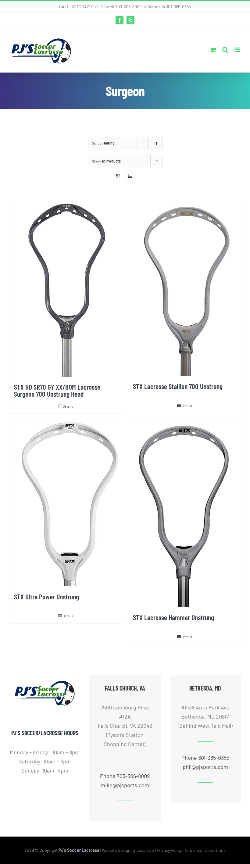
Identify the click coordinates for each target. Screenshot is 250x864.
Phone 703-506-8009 (125, 776)
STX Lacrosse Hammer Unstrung (173, 617)
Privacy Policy (169, 850)
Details (67, 406)
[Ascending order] (156, 143)
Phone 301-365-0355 (205, 757)
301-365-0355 (178, 6)
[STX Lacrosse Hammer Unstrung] (184, 514)
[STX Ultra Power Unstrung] (65, 503)
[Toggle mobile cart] (213, 50)
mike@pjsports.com (125, 785)
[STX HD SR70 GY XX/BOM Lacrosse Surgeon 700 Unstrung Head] (65, 289)
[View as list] (130, 176)
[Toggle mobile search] (225, 50)
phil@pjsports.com (205, 766)
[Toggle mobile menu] (237, 50)
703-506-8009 (128, 6)
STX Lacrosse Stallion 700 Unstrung (178, 386)
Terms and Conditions (205, 850)
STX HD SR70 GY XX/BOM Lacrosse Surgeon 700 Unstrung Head (57, 390)
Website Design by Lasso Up (128, 850)
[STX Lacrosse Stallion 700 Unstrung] (184, 289)
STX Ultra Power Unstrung (46, 596)
